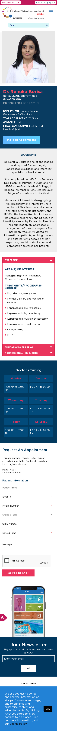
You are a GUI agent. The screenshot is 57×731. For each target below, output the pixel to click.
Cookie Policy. (18, 723)
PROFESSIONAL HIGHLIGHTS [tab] (21, 353)
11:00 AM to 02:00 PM (14, 388)
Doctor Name (9, 470)
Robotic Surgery (29, 111)
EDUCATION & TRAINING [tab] (19, 347)
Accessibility (3, 617)
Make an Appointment (21, 139)
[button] (11, 2)
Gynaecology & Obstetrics (17, 114)
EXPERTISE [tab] (11, 260)
